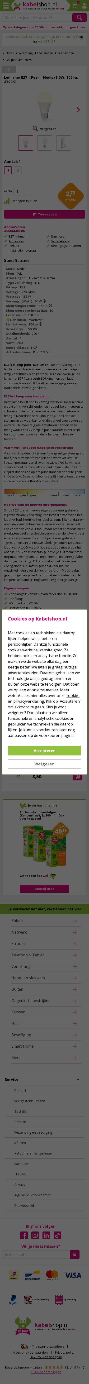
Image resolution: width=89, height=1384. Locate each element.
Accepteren (45, 750)
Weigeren (44, 764)
